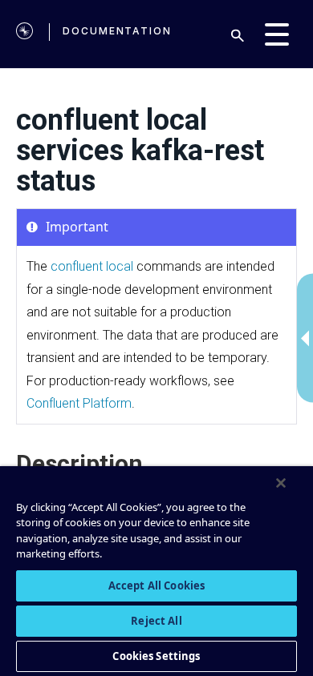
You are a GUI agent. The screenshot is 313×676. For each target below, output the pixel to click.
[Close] (281, 483)
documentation (117, 31)
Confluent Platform (79, 403)
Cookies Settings (156, 656)
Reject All (156, 621)
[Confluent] (24, 34)
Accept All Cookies (156, 585)
